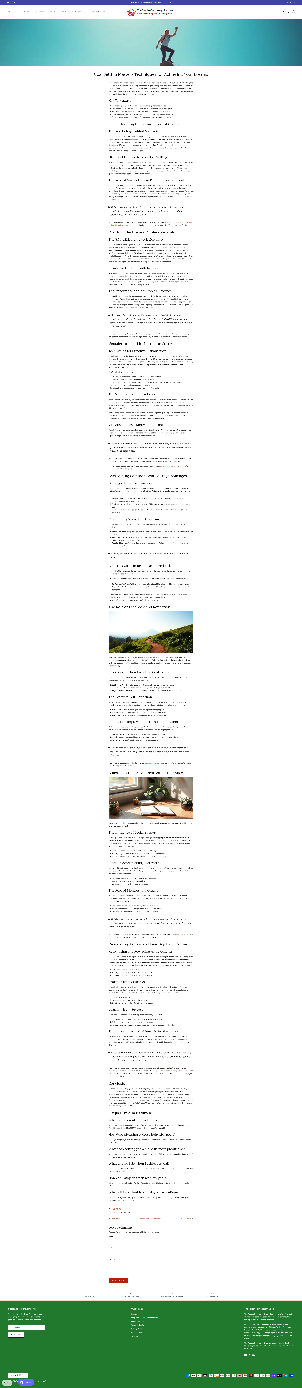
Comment (112, 1259)
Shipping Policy (137, 1336)
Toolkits (26, 12)
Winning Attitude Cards (183, 934)
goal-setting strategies (154, 763)
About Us (62, 12)
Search (134, 1314)
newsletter (147, 2)
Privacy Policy (136, 1329)
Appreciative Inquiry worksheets (173, 466)
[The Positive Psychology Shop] (151, 12)
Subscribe (16, 1335)
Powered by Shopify (40, 1381)
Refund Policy (136, 1332)
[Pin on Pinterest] (120, 1209)
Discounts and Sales (77, 12)
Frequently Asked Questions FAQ (144, 1317)
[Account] (283, 11)
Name (111, 1236)
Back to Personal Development (151, 1218)
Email (111, 1248)
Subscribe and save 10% (97, 12)
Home (9, 12)
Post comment (118, 1281)
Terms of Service (137, 1325)
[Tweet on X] (114, 1209)
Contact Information (139, 1321)
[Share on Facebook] (117, 1209)
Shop (17, 12)
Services (52, 12)
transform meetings (183, 597)
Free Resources (39, 12)
